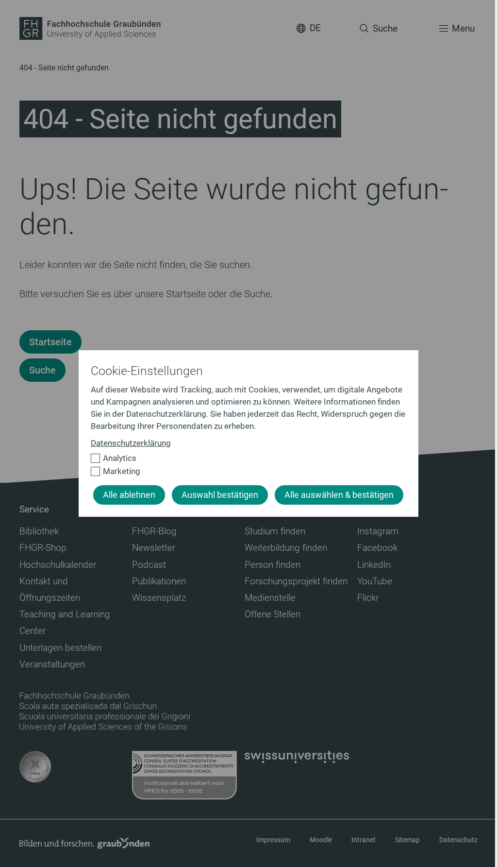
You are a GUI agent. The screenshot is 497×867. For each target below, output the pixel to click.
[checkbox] (244, 458)
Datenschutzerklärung (131, 443)
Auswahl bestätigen (220, 495)
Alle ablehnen (129, 495)
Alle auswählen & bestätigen (339, 495)
